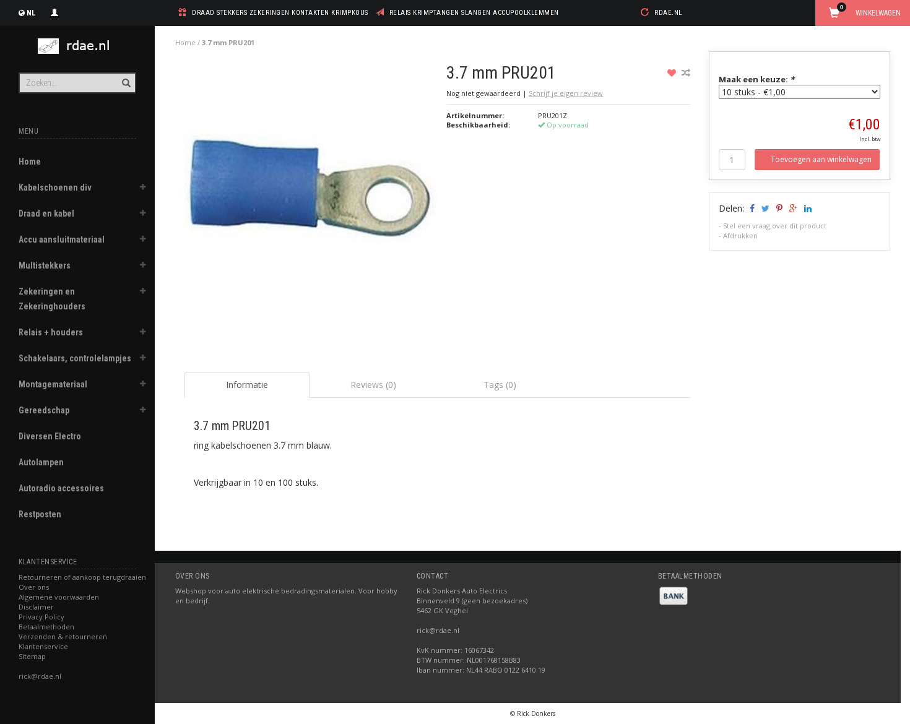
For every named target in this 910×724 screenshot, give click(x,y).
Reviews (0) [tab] (373, 384)
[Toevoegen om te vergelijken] (686, 73)
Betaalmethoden (46, 626)
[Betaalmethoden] (673, 595)
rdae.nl (668, 13)
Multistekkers (45, 265)
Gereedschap (44, 410)
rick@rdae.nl (40, 676)
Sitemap (32, 656)
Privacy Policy (41, 616)
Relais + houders (51, 332)
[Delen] (751, 208)
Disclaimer (36, 606)
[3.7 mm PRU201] (311, 193)
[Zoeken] (125, 76)
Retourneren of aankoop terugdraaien (82, 577)
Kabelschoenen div (55, 187)
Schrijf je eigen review (566, 93)
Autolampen (41, 462)
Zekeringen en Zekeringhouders (52, 299)
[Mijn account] (54, 11)
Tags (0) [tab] (499, 384)
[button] (143, 189)
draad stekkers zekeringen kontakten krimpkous (280, 13)
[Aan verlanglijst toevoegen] (673, 73)
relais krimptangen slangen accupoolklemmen (474, 13)
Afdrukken (740, 235)
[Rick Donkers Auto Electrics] (77, 46)
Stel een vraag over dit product (774, 225)
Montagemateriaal (53, 384)
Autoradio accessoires (61, 488)
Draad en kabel (46, 213)
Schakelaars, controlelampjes (75, 358)
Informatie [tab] (247, 384)
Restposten (40, 514)
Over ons (34, 587)
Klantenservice (43, 646)
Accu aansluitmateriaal (62, 239)
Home (30, 161)
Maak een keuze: (756, 79)
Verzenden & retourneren (63, 636)
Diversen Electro (50, 436)
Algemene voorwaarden (59, 596)
